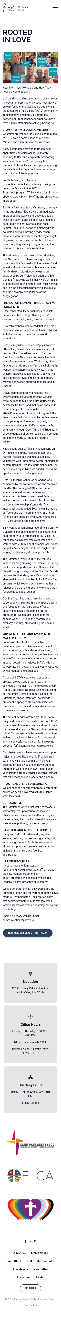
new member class (18, 873)
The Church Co (31, 1305)
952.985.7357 (30, 1053)
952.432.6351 (38, 1042)
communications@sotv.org (18, 920)
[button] (55, 7)
